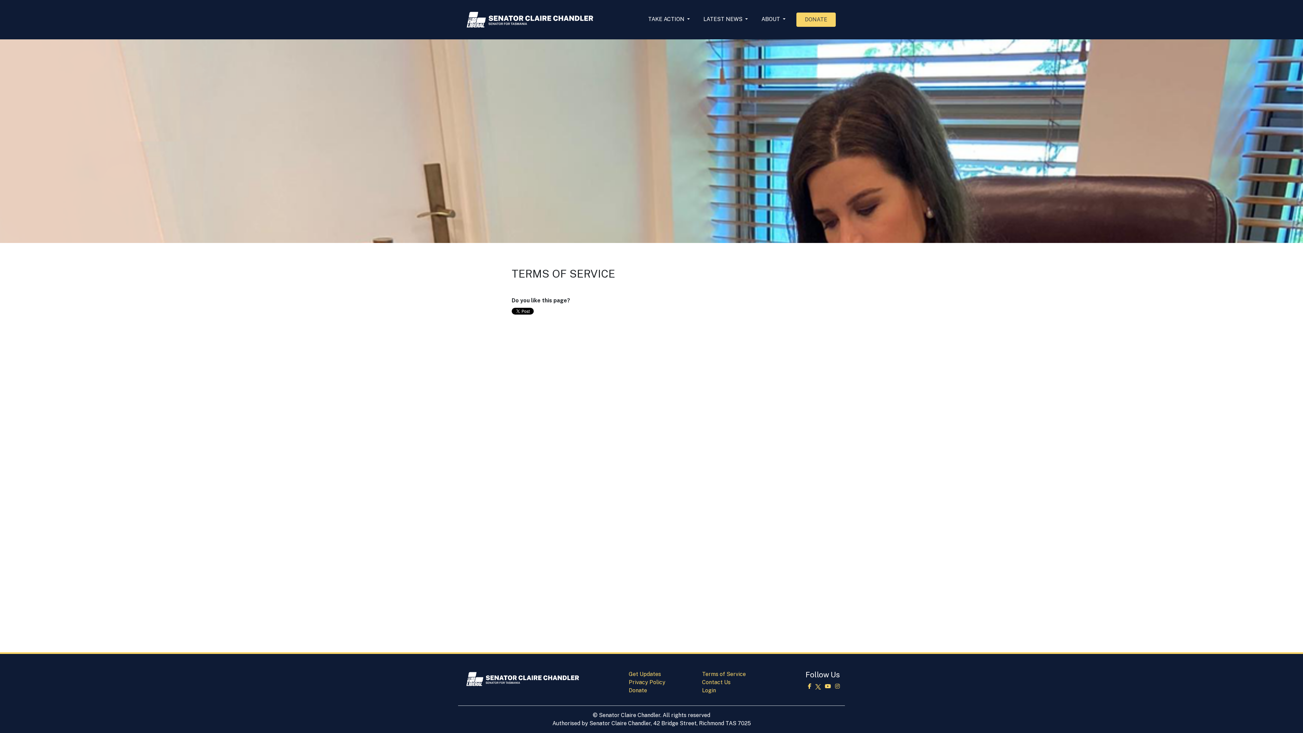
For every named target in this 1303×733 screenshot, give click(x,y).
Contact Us (716, 682)
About (771, 19)
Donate (816, 19)
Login (709, 690)
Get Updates (645, 674)
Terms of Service (724, 674)
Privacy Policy (647, 682)
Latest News (723, 19)
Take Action (667, 19)
